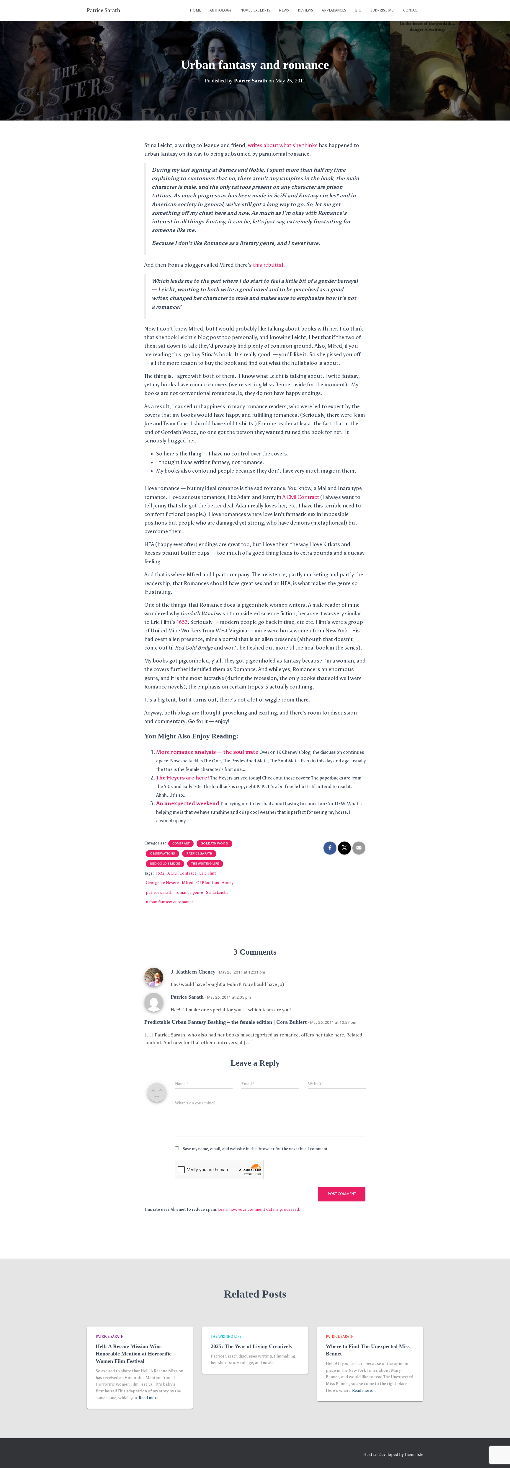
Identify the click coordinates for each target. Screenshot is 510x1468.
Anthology (221, 10)
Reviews (305, 10)
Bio (358, 10)
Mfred (187, 882)
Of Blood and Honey (214, 882)
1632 (182, 622)
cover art (180, 843)
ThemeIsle (413, 1454)
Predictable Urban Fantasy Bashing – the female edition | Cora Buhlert (225, 1022)
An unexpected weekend (187, 803)
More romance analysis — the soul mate (207, 752)
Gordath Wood (214, 843)
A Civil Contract (300, 497)
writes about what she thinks (283, 145)
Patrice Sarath (187, 997)
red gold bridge (165, 863)
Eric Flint (207, 873)
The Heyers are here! (182, 777)
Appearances (334, 10)
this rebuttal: (268, 265)
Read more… (151, 1397)
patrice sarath (199, 853)
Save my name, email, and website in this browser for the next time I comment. (256, 1148)
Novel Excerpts (255, 10)
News (284, 10)
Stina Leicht (217, 892)
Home (195, 10)
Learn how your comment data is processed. (259, 1209)
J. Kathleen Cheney (193, 972)
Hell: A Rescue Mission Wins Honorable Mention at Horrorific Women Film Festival (133, 1353)
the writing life (205, 863)
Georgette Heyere (162, 882)
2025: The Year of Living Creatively (251, 1346)
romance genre (189, 892)
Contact (411, 10)
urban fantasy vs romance (170, 901)
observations (162, 853)
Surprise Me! (382, 10)
